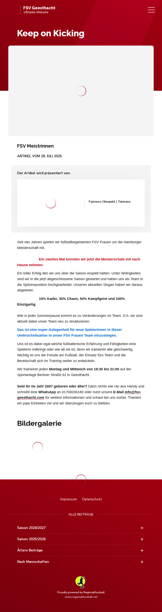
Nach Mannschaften (33, 562)
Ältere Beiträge (30, 550)
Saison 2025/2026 (31, 539)
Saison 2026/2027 (31, 528)
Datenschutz (92, 499)
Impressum (68, 499)
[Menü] (151, 10)
